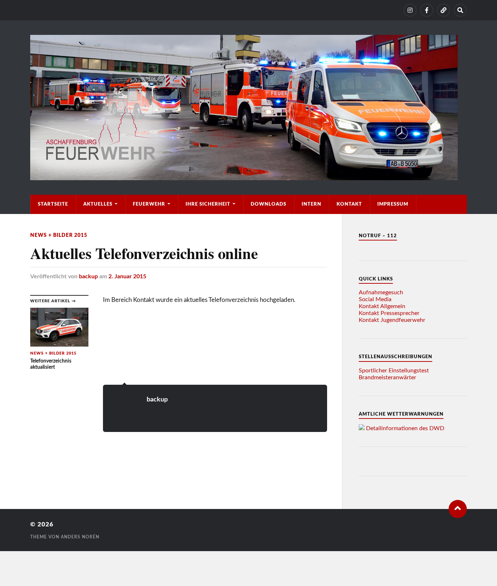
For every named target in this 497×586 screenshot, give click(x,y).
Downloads (268, 204)
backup (88, 276)
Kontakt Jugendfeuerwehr (392, 320)
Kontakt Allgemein (382, 306)
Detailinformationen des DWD (405, 428)
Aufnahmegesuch (381, 292)
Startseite (53, 204)
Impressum (392, 204)
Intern (311, 204)
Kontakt (349, 204)
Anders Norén (80, 537)
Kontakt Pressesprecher (389, 313)
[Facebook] (426, 10)
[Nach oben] (458, 509)
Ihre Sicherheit (208, 204)
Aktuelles (97, 204)
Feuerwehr (149, 204)
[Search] (460, 10)
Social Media (375, 299)
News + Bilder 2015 (58, 235)
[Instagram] (410, 10)
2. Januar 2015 (127, 276)
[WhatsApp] (443, 10)
